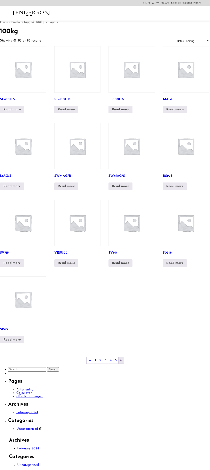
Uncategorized (27, 429)
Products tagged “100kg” (28, 22)
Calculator (24, 393)
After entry (24, 389)
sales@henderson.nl (189, 3)
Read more (12, 109)
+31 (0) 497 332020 (159, 3)
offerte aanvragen (29, 396)
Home (4, 22)
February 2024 (27, 412)
